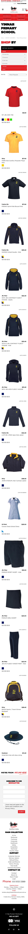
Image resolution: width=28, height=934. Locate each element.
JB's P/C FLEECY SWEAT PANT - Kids (14, 663)
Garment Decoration (14, 867)
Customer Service (14, 856)
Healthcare (14, 843)
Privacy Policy (9, 808)
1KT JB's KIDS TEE (7, 115)
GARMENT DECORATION (7, 15)
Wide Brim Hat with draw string (12, 755)
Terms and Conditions (12, 806)
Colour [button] (4, 66)
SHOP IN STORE (21, 19)
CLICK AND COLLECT (7, 19)
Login (14, 878)
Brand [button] (4, 51)
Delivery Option (14, 858)
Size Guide (14, 865)
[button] (23, 9)
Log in (15, 3)
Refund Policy (14, 860)
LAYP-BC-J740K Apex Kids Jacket (12, 435)
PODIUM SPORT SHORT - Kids (11, 572)
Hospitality (14, 847)
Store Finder (14, 877)
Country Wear (14, 850)
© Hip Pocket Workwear (14, 914)
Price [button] (4, 69)
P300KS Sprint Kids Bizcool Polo (12, 206)
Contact (14, 873)
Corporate (14, 841)
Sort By (3, 74)
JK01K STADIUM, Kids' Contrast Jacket (14, 480)
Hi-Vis (14, 835)
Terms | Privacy (14, 864)
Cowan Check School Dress (10, 526)
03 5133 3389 (18, 881)
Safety (14, 845)
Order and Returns (14, 862)
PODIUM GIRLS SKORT (9, 618)
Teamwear (14, 849)
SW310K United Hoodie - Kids (11, 252)
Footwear (14, 839)
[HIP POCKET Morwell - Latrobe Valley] (14, 9)
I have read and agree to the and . (14, 806)
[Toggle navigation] (2, 9)
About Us (14, 875)
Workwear (14, 837)
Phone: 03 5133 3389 (21, 3)
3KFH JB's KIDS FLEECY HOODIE (12, 389)
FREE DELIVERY (21, 15)
